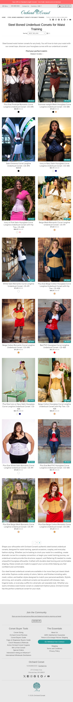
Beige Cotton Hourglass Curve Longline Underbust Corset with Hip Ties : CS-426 (54, 406)
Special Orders (18, 650)
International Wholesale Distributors (18, 655)
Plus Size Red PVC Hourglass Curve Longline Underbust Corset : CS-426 (55, 466)
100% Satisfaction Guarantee (54, 635)
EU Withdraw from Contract (54, 642)
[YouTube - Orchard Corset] (70, 19)
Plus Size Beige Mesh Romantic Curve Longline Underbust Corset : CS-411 (18, 525)
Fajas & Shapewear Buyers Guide (19, 640)
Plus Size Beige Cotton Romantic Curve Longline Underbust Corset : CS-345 (54, 525)
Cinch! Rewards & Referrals (18, 643)
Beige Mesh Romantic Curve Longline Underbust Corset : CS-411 (54, 223)
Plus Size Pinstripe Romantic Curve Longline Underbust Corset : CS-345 (18, 105)
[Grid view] (47, 33)
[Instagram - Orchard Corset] (56, 19)
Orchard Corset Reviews (18, 635)
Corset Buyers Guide (18, 637)
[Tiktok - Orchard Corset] (67, 19)
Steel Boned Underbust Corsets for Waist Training (26, 17)
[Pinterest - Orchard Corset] (59, 19)
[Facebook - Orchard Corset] (53, 19)
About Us (54, 632)
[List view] (49, 33)
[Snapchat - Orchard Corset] (64, 19)
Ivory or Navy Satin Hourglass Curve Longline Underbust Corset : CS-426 (55, 164)
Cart (65, 6)
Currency (34, 6)
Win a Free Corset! (18, 648)
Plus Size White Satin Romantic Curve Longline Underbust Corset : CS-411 (18, 466)
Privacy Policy (54, 651)
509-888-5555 (15, 6)
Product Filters (36, 54)
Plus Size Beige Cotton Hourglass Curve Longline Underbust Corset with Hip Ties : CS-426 (54, 286)
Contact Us (25, 6)
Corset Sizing (18, 632)
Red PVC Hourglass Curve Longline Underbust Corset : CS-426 (54, 346)
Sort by (25, 33)
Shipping (55, 646)
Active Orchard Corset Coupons (18, 645)
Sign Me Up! (36, 621)
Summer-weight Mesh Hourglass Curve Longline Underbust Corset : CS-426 (54, 105)
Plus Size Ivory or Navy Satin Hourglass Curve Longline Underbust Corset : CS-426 (18, 406)
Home (4, 17)
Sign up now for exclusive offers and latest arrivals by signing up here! (36, 616)
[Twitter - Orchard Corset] (50, 19)
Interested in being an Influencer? (18, 653)
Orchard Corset (39, 695)
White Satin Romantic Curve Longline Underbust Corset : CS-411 (18, 285)
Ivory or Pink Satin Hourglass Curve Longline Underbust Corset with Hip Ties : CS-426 (18, 224)
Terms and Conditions (54, 648)
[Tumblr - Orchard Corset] (62, 19)
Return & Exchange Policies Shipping (54, 637)
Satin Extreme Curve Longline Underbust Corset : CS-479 (18, 164)
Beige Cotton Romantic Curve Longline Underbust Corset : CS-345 (18, 346)
